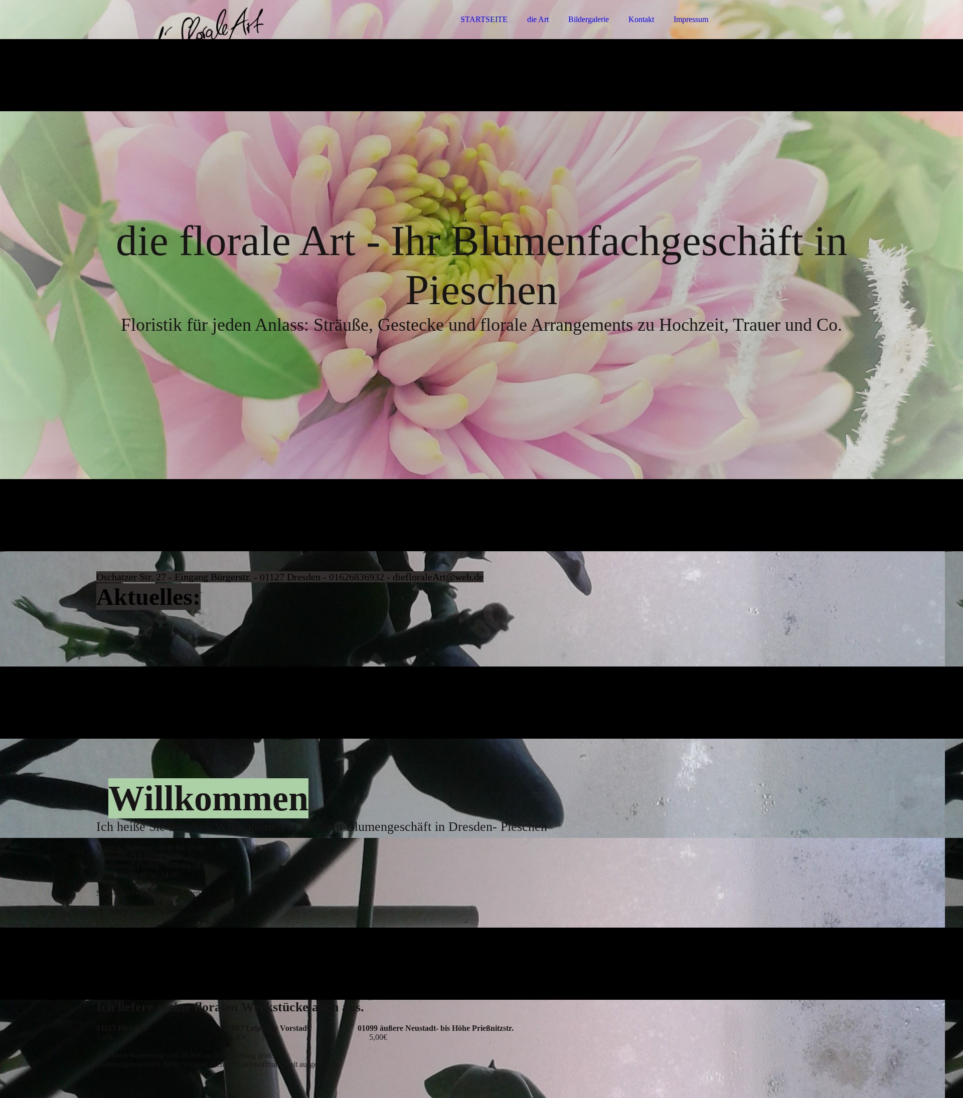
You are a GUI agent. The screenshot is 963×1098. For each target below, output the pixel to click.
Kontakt (641, 19)
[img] (184, 35)
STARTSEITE (484, 19)
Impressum (691, 19)
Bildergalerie (588, 19)
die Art (538, 19)
